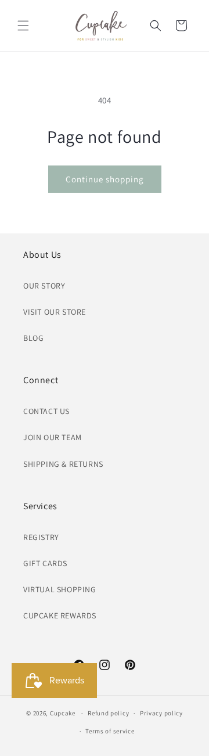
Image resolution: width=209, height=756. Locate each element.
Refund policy (108, 713)
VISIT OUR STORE (54, 312)
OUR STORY (44, 285)
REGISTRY (41, 537)
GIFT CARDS (45, 563)
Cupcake (62, 713)
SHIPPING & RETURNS (63, 464)
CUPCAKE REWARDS (59, 615)
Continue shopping (105, 179)
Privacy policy (161, 713)
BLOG (33, 338)
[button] (23, 25)
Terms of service (109, 731)
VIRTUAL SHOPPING (59, 589)
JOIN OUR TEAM (52, 437)
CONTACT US (46, 411)
